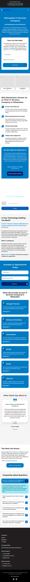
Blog (11, 1)
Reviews (3, 537)
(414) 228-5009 (10, 49)
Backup (8, 364)
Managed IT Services (13, 304)
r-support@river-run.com (8, 555)
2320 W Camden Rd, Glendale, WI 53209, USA (11, 547)
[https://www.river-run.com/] (6, 10)
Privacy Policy (18, 574)
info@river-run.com (7, 565)
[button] (28, 10)
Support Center (17, 1)
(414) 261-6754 (6, 563)
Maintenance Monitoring (13, 320)
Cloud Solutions (11, 334)
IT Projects (3, 541)
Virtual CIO (9, 378)
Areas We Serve (15, 576)
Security (8, 349)
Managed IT (4, 539)
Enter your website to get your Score (15, 199)
